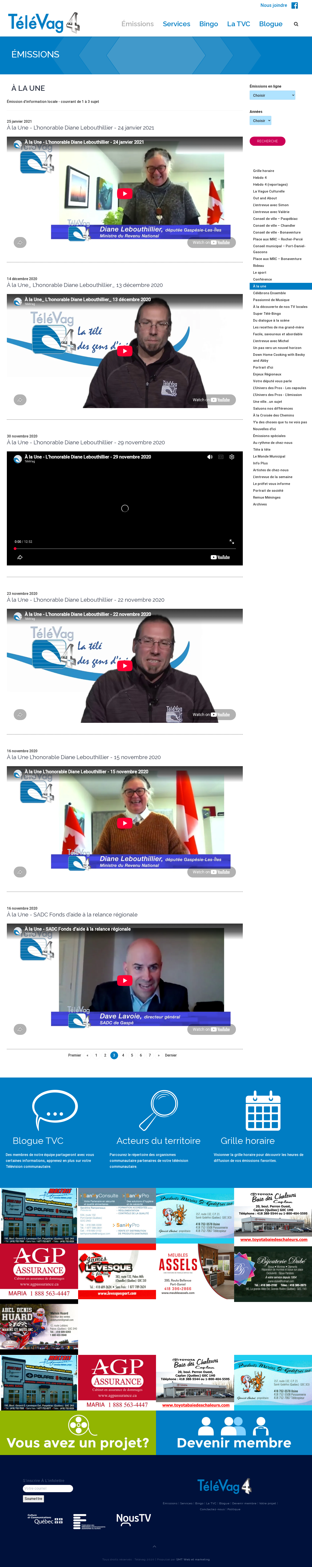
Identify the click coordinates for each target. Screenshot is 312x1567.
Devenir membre (244, 1503)
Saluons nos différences (273, 408)
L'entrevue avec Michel (271, 341)
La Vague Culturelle (269, 191)
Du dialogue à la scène (271, 320)
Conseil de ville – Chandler (274, 226)
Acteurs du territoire (158, 1140)
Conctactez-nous (212, 1509)
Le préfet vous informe (271, 484)
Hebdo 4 (260, 178)
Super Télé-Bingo (267, 314)
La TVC (238, 24)
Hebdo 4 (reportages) (270, 184)
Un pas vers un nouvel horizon (277, 348)
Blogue (271, 24)
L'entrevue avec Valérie (271, 212)
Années (256, 111)
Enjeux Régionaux (267, 374)
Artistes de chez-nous (270, 470)
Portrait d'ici (263, 367)
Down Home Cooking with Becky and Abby (279, 358)
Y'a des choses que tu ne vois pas (280, 422)
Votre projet (267, 1503)
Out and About (265, 198)
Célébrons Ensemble (269, 293)
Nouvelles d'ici (264, 429)
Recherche (267, 141)
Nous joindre (274, 5)
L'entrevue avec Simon (271, 205)
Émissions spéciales (269, 436)
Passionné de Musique (271, 300)
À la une (259, 286)
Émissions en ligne (265, 86)
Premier (74, 1055)
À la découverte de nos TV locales (280, 307)
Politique (234, 1509)
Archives (260, 504)
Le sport (259, 273)
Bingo (208, 24)
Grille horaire (263, 171)
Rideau (258, 266)
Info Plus (260, 463)
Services (176, 24)
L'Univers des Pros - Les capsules (279, 388)
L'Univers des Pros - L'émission (277, 395)
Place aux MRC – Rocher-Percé (278, 239)
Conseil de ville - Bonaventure (277, 232)
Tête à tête (261, 450)
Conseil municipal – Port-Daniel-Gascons (279, 249)
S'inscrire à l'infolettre (44, 1481)
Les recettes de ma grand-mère (278, 327)
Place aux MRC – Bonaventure (277, 259)
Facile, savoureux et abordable (277, 334)
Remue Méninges (266, 497)
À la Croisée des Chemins (273, 415)
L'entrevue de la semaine (272, 477)
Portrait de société (268, 491)
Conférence (262, 279)
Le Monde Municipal (269, 456)
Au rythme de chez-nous (272, 443)
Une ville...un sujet (267, 402)
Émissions (138, 24)
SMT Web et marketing (193, 1559)
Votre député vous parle (272, 381)
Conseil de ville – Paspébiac (275, 219)
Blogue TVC (38, 1140)
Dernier (171, 1055)
